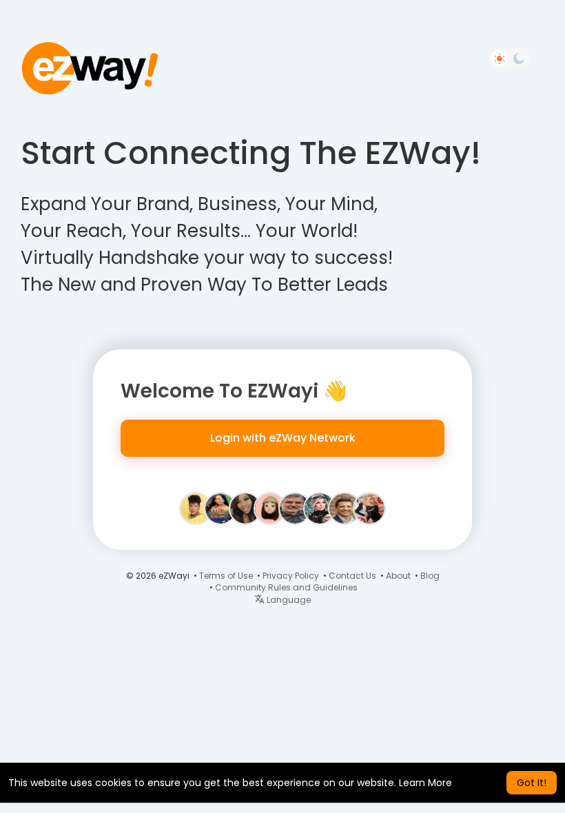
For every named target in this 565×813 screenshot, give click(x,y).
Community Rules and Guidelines (286, 587)
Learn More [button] (425, 783)
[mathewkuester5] (270, 508)
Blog (430, 576)
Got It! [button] (531, 783)
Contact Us (352, 576)
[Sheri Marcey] (220, 508)
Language (288, 600)
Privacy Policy (291, 576)
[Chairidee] (196, 508)
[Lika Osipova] (320, 508)
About (398, 576)
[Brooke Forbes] (369, 508)
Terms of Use (226, 576)
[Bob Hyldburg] (295, 508)
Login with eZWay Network (283, 438)
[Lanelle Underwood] (245, 508)
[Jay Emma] (344, 508)
